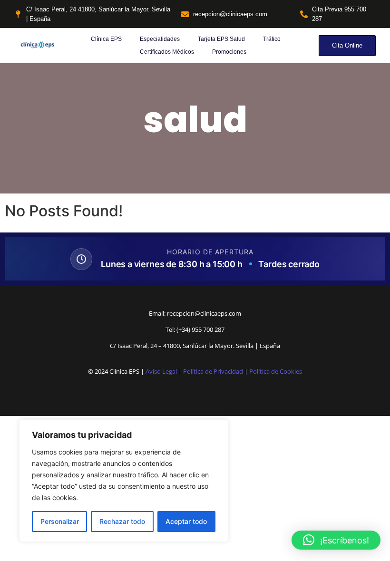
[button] (336, 540)
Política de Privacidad (213, 371)
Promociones (229, 51)
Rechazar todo (122, 521)
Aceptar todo (186, 521)
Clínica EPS (106, 39)
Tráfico (272, 39)
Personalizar (59, 521)
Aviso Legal (161, 371)
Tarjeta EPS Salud (221, 39)
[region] (123, 480)
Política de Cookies (275, 371)
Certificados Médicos (167, 51)
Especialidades (160, 39)
